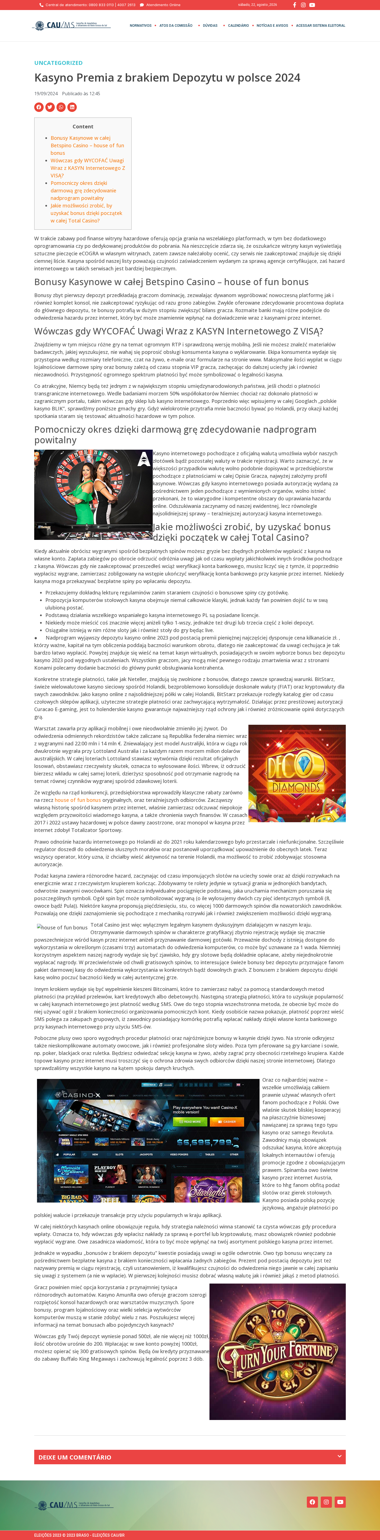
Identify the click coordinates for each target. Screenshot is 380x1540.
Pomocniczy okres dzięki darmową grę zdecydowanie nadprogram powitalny (83, 190)
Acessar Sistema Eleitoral (320, 26)
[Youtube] (340, 1502)
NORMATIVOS (141, 26)
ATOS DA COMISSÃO (176, 26)
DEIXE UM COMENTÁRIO (74, 1457)
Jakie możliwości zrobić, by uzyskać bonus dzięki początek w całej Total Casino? (86, 213)
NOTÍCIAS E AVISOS (272, 26)
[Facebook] (312, 1502)
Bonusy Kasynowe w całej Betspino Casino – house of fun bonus (87, 145)
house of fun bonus (78, 800)
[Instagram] (326, 1502)
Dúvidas (210, 26)
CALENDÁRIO (238, 26)
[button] (39, 107)
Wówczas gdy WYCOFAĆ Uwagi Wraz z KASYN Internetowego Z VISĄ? (88, 168)
